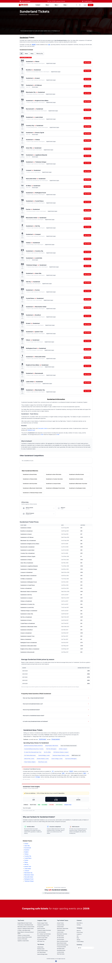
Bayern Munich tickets (61, 943)
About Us (79, 930)
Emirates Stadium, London (43, 758)
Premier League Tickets (42, 923)
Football (38, 5)
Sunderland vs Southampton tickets (77, 488)
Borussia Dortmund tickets (62, 944)
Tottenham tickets (61, 930)
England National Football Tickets (25, 923)
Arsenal (26, 843)
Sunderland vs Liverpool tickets (53, 483)
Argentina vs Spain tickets (23, 940)
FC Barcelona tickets (61, 946)
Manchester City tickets (62, 934)
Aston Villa (27, 845)
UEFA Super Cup (40, 941)
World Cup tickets (41, 928)
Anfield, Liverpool (63, 748)
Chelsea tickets (60, 926)
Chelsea (26, 854)
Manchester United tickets (62, 928)
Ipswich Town (27, 866)
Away (32, 53)
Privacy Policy (80, 932)
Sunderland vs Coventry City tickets (54, 479)
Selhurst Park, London (29, 758)
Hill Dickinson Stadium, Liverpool (61, 752)
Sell (77, 936)
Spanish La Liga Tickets (42, 937)
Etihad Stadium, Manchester (51, 745)
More (56, 5)
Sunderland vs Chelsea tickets (30, 479)
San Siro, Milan (47, 752)
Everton (26, 860)
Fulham (26, 862)
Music (47, 5)
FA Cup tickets (40, 926)
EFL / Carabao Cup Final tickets (44, 934)
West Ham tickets (60, 954)
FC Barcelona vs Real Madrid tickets (25, 924)
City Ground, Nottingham (70, 758)
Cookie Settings (80, 941)
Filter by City (39, 53)
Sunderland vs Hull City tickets (30, 483)
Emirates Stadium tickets (42, 950)
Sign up (90, 4)
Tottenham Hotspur (29, 881)
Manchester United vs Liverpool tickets (26, 926)
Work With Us (80, 923)
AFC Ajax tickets (60, 937)
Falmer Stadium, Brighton (30, 761)
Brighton (26, 852)
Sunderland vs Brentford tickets (76, 474)
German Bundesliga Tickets (43, 935)
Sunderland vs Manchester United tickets (32, 488)
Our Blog (78, 924)
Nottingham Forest (28, 879)
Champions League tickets (43, 924)
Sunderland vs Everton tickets (76, 479)
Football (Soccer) (23, 14)
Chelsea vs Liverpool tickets (24, 935)
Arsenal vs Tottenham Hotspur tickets (26, 928)
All (21, 53)
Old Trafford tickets (41, 952)
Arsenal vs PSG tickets (22, 938)
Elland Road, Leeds (42, 761)
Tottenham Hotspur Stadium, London (60, 755)
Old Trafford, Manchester (30, 755)
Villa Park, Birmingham (51, 748)
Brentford (26, 849)
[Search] (76, 5)
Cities (64, 5)
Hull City (26, 864)
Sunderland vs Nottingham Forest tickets (55, 488)
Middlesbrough (31, 430)
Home (26, 53)
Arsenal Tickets (60, 923)
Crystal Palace (27, 858)
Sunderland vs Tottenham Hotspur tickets (32, 492)
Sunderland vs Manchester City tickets (78, 483)
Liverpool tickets (60, 924)
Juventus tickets (60, 952)
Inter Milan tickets (60, 948)
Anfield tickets (40, 947)
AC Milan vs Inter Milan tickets (24, 930)
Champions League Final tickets (44, 930)
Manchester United (29, 874)
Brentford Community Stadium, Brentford (33, 745)
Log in (85, 4)
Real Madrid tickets (61, 950)
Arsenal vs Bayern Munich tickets (25, 937)
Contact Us (79, 934)
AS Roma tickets (60, 939)
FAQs (78, 937)
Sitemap (78, 939)
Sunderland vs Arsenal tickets (30, 474)
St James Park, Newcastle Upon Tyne (32, 752)
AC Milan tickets (60, 935)
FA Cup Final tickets (41, 932)
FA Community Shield (41, 939)
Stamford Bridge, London (44, 755)
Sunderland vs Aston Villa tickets (53, 474)
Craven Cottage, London (57, 758)
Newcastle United (42, 428)
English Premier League (34, 14)
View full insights (56, 808)
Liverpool (26, 870)
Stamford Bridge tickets (42, 954)
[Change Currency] (79, 5)
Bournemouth (27, 847)
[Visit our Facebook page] (56, 961)
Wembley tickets (40, 948)
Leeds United (27, 868)
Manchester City (28, 872)
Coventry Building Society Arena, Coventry (33, 748)
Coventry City (27, 856)
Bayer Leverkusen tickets (62, 941)
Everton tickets (60, 932)
